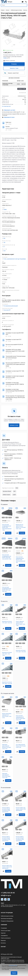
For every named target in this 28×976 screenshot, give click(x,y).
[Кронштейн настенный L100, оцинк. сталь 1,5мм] (7, 646)
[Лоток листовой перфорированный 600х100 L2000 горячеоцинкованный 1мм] (21, 552)
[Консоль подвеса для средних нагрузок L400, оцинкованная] (21, 803)
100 (4, 242)
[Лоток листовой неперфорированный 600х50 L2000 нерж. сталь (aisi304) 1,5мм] (7, 552)
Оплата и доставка (5, 930)
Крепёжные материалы (6, 918)
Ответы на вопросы (6, 938)
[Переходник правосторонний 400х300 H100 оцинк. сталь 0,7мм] (7, 740)
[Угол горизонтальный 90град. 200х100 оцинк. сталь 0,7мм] (21, 740)
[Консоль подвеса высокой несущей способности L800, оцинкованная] (7, 803)
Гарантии (3, 933)
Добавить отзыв (14, 425)
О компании (4, 928)
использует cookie (13, 965)
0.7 (4, 246)
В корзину (14, 64)
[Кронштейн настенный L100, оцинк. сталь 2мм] (7, 617)
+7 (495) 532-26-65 (8, 893)
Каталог (7, 10)
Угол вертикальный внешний (10, 306)
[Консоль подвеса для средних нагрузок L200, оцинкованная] (7, 860)
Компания (4, 924)
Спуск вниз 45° (7, 310)
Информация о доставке (9, 110)
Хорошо (14, 973)
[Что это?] (9, 212)
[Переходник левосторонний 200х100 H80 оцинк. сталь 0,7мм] (7, 769)
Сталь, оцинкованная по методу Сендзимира (14, 259)
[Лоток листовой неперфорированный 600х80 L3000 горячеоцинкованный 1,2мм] (7, 521)
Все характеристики (6, 106)
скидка (4, 58)
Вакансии (3, 940)
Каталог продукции (7, 912)
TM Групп (9, 1)
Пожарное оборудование (7, 921)
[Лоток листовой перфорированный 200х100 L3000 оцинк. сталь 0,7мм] (21, 710)
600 (4, 238)
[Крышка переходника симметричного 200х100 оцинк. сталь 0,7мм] (7, 710)
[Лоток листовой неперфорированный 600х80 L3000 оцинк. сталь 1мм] (7, 583)
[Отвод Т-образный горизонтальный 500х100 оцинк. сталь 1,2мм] (21, 617)
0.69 (4, 250)
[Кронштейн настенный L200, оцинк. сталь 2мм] (7, 675)
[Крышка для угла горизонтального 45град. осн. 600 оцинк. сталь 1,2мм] (21, 521)
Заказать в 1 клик (14, 68)
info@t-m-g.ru (6, 895)
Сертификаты (4, 935)
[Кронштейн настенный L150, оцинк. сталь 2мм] (21, 646)
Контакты (3, 943)
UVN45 (5, 209)
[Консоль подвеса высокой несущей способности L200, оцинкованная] (7, 832)
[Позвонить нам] (26, 2)
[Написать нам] (22, 2)
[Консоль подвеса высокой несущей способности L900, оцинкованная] (21, 832)
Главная (2, 10)
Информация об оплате (9, 117)
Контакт (3, 946)
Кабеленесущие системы (16, 10)
